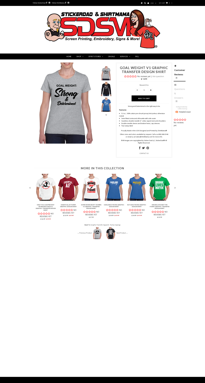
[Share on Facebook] (139, 148)
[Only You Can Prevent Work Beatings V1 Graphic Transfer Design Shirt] (45, 200)
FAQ (137, 56)
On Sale (111, 56)
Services (124, 56)
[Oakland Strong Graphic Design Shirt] (114, 200)
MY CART (164, 3)
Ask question (158, 76)
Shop (79, 56)
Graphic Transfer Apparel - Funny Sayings (106, 225)
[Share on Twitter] (143, 148)
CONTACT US (144, 153)
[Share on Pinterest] (147, 148)
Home (68, 56)
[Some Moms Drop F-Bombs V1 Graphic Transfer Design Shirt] (91, 200)
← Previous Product (84, 233)
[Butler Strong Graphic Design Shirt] (137, 200)
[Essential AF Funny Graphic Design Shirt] (68, 200)
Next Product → (122, 233)
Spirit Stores (95, 56)
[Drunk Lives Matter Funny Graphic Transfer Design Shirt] (159, 200)
